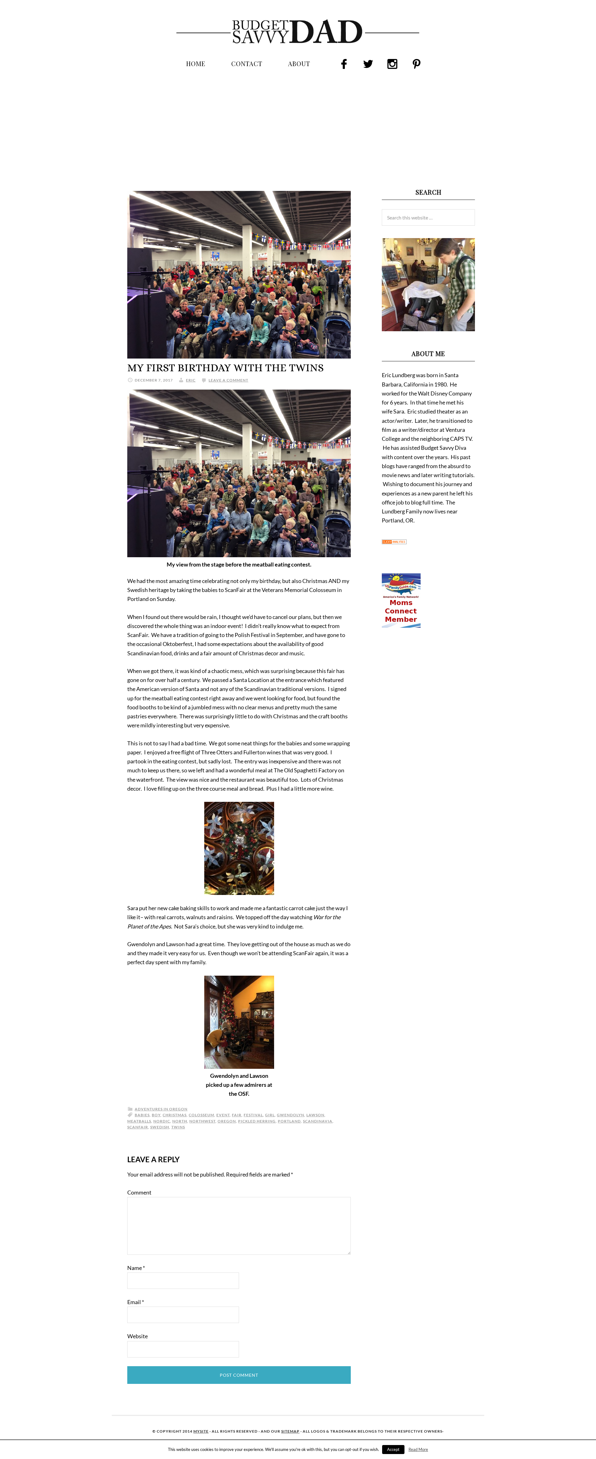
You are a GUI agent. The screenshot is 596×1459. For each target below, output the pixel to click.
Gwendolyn (290, 1115)
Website (137, 1336)
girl (270, 1115)
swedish (159, 1127)
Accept (393, 1449)
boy (156, 1115)
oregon (227, 1121)
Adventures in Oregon (161, 1109)
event (223, 1115)
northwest (202, 1121)
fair (237, 1115)
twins (178, 1127)
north (179, 1121)
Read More (418, 1449)
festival (253, 1115)
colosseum (201, 1115)
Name (136, 1267)
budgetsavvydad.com (298, 31)
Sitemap (290, 1431)
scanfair (137, 1127)
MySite (201, 1431)
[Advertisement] (298, 128)
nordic (161, 1121)
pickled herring (257, 1121)
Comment (139, 1192)
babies (142, 1115)
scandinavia (317, 1121)
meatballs (139, 1121)
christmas (175, 1115)
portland (289, 1121)
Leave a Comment (228, 380)
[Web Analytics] (394, 542)
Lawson (315, 1115)
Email (135, 1302)
